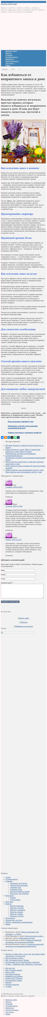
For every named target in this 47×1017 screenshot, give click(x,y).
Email (3, 574)
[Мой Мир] (8, 437)
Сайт (3, 579)
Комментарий (7, 583)
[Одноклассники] (5, 437)
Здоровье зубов (16, 889)
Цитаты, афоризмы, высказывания (18, 922)
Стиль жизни (15, 900)
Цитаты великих (11, 61)
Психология (10, 918)
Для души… (10, 63)
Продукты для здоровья (19, 894)
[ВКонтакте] (2, 437)
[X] (11, 437)
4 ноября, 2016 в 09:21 (14, 487)
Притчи (8, 53)
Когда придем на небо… (34, 936)
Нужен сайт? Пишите (13, 978)
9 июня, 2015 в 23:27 (13, 540)
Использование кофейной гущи (20, 422)
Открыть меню (7, 2)
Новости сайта (11, 51)
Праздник (9, 902)
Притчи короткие (17, 906)
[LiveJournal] (18, 437)
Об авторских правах (13, 980)
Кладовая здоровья (12, 974)
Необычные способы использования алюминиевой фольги (23, 427)
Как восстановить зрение (20, 891)
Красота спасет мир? (9, 4)
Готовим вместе (11, 57)
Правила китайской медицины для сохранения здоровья (23, 941)
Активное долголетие (18, 883)
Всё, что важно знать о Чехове (17, 960)
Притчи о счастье (17, 916)
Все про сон (10, 968)
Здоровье (9, 55)
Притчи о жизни (16, 912)
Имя (2, 570)
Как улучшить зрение (13, 970)
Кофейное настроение (14, 976)
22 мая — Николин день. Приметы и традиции (23, 964)
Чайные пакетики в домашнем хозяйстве (25, 433)
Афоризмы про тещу (27, 938)
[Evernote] (15, 437)
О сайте (8, 987)
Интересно (9, 59)
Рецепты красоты (12, 985)
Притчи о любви (16, 914)
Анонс (8, 877)
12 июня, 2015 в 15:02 (13, 506)
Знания (4, 69)
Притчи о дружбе (17, 908)
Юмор (7, 65)
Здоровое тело (15, 887)
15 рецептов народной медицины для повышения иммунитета (24, 945)
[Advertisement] (23, 32)
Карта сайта (10, 972)
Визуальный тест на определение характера (22, 962)
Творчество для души (13, 920)
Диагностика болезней (19, 885)
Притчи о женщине (17, 910)
